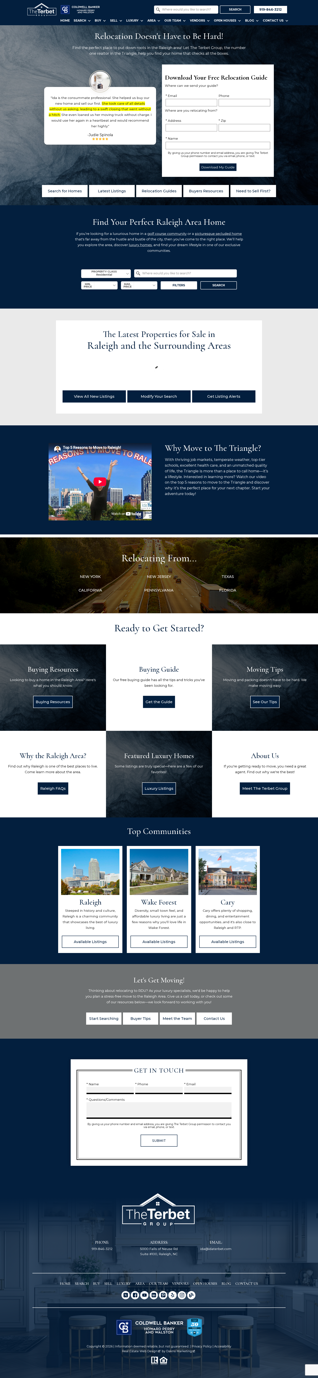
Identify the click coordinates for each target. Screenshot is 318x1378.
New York (90, 576)
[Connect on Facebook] (135, 1295)
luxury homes (140, 245)
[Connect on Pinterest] (163, 1295)
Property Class (104, 271)
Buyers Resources (206, 191)
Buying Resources (53, 702)
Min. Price (88, 285)
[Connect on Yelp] (172, 1295)
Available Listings (90, 942)
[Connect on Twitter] (125, 1295)
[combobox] (186, 10)
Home (65, 20)
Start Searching (104, 1018)
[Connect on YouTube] (144, 1295)
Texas (228, 576)
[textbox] (188, 9)
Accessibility (222, 1346)
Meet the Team (177, 1018)
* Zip (222, 121)
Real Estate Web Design (140, 1351)
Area (140, 1283)
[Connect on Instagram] (182, 1295)
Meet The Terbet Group (264, 788)
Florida (227, 590)
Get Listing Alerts (223, 396)
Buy (96, 1283)
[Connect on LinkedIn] (154, 1295)
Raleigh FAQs (53, 788)
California (90, 590)
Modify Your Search (159, 396)
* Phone (141, 1084)
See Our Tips (265, 702)
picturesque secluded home (218, 234)
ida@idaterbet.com (216, 1249)
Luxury (124, 1283)
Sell (108, 1283)
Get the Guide (159, 702)
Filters (179, 285)
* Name (172, 138)
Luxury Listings (159, 788)
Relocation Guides (159, 191)
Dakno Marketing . (180, 1351)
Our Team (158, 1283)
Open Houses (205, 1283)
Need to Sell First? (253, 191)
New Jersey (159, 576)
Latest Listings (112, 191)
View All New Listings (94, 396)
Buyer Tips (140, 1018)
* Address (173, 121)
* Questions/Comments (105, 1099)
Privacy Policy (202, 1346)
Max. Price (127, 285)
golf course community (167, 234)
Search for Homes (65, 191)
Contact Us (214, 1018)
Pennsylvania (159, 590)
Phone (224, 96)
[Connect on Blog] (191, 1295)
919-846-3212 (102, 1249)
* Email (171, 96)
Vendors (180, 1283)
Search (235, 9)
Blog (226, 1283)
